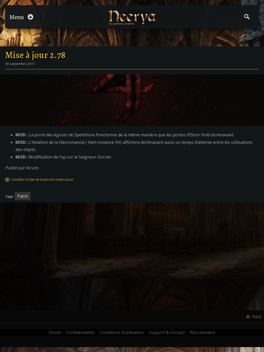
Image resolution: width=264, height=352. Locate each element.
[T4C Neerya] (132, 17)
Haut (256, 316)
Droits (55, 332)
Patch (22, 196)
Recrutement (202, 332)
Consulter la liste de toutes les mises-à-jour (42, 179)
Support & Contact (167, 332)
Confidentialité (80, 332)
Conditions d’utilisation (122, 332)
